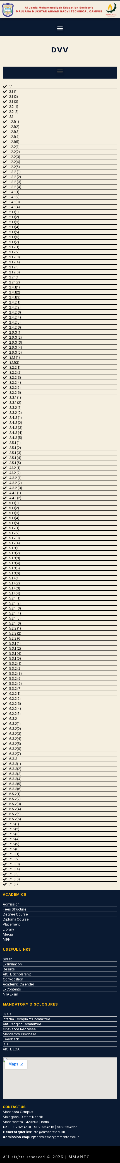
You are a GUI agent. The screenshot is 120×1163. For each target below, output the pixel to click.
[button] (60, 28)
